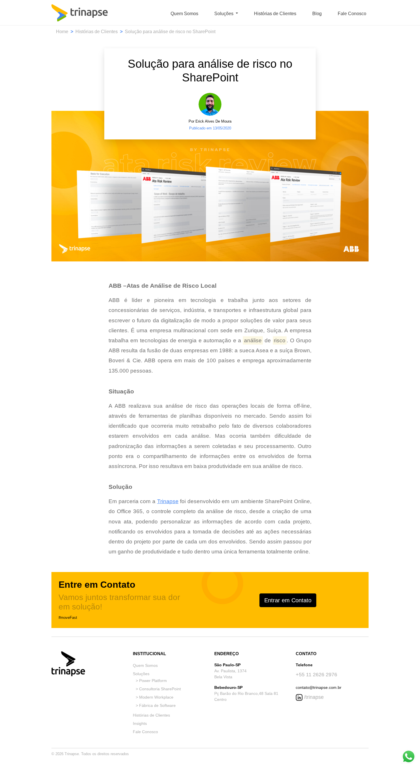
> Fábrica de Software (156, 705)
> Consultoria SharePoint (158, 689)
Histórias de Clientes (275, 13)
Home (62, 31)
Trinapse (168, 501)
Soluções (141, 673)
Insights (140, 723)
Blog (317, 13)
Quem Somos (184, 13)
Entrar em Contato (287, 600)
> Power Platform (151, 680)
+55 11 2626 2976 (316, 674)
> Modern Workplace (154, 697)
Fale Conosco (352, 13)
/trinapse (313, 697)
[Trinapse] (79, 13)
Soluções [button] (224, 13)
